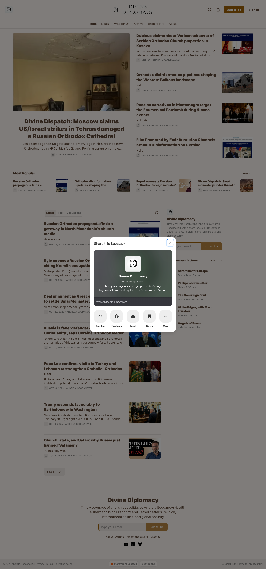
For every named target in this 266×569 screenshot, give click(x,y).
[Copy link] (100, 316)
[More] (165, 316)
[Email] (133, 316)
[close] (170, 243)
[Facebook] (116, 316)
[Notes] (149, 316)
